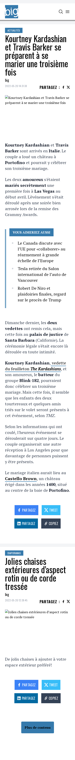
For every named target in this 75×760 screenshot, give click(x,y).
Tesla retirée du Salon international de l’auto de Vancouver (42, 274)
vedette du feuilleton (35, 366)
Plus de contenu (38, 727)
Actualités (14, 30)
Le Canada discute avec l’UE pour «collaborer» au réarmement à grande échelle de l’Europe (41, 251)
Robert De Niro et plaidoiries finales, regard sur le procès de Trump (42, 294)
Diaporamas (14, 553)
